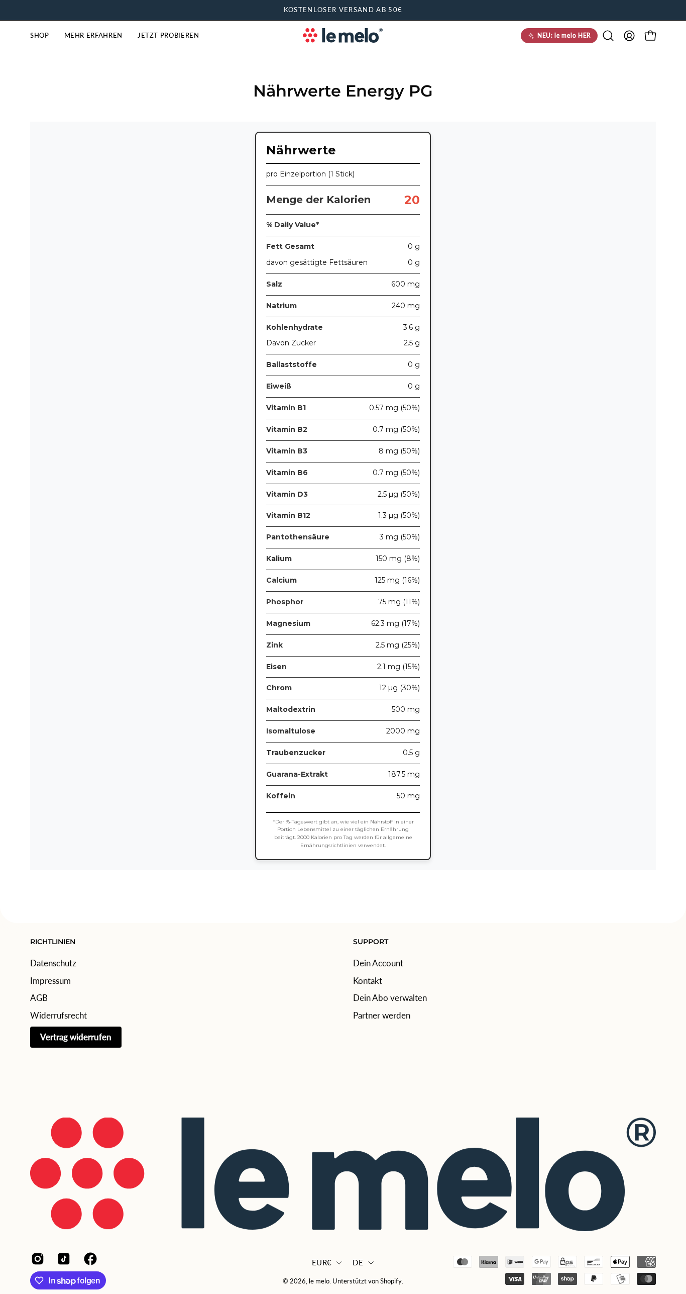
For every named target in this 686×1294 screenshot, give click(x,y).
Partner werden (381, 1015)
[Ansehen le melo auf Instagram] (36, 1258)
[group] (343, 10)
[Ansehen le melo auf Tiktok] (62, 1258)
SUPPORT (370, 942)
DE (358, 1262)
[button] (40, 36)
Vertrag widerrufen (75, 1036)
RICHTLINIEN (52, 942)
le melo (319, 1281)
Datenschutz (53, 963)
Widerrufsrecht (58, 1015)
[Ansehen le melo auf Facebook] (89, 1258)
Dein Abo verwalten (390, 997)
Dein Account (378, 963)
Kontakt (367, 980)
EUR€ (321, 1262)
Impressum (50, 980)
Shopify (391, 1281)
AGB (39, 997)
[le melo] (343, 35)
